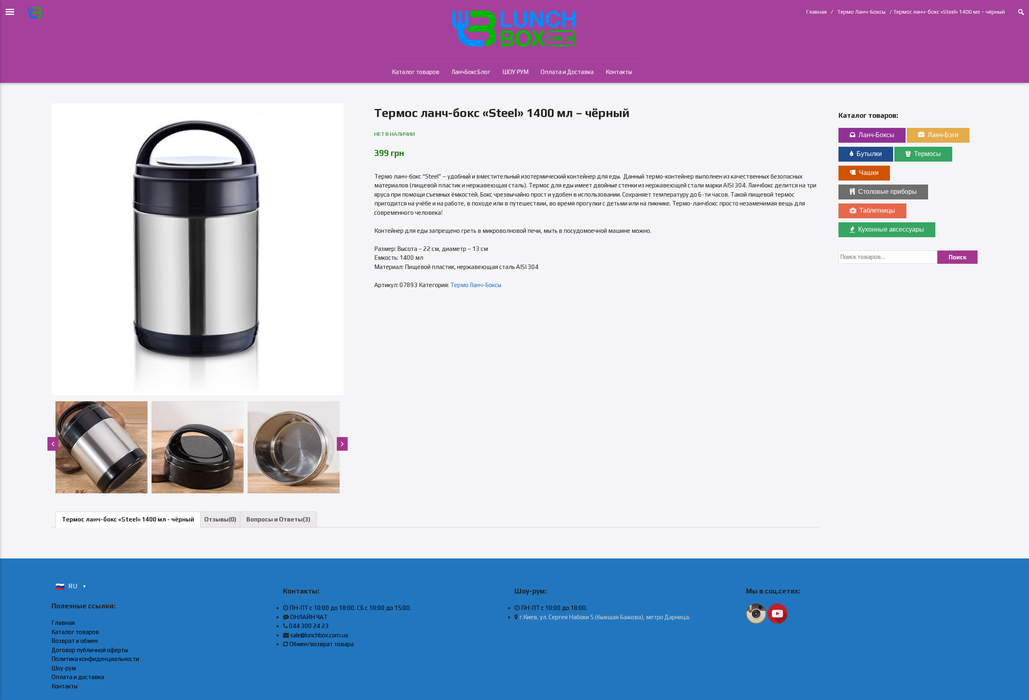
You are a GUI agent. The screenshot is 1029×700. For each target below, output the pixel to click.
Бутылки (869, 153)
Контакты (619, 71)
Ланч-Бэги (943, 134)
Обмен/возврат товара (321, 643)
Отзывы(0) (220, 519)
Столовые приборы (887, 191)
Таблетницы (877, 210)
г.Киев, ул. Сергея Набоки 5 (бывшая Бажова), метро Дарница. (604, 617)
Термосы (927, 153)
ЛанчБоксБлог (470, 71)
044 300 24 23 (309, 625)
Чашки (869, 172)
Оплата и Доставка (567, 71)
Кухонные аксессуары (891, 229)
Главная (816, 11)
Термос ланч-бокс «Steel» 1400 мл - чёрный (128, 519)
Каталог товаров (415, 71)
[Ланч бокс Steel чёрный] (197, 249)
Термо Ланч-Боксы (861, 11)
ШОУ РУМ (515, 71)
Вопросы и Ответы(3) (278, 519)
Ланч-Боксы (876, 134)
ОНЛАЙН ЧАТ (309, 617)
